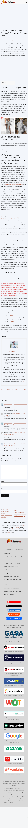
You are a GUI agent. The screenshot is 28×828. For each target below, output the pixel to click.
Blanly (13, 184)
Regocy (9, 184)
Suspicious (3, 312)
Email (2, 488)
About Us (9, 532)
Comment (4, 464)
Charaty (21, 184)
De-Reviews (14, 546)
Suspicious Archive (14, 40)
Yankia (6, 184)
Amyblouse (13, 216)
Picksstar (2, 216)
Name (2, 481)
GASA (23, 525)
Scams (25, 314)
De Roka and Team (8, 404)
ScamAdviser (17, 527)
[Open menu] (26, 2)
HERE (17, 312)
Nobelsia (17, 184)
